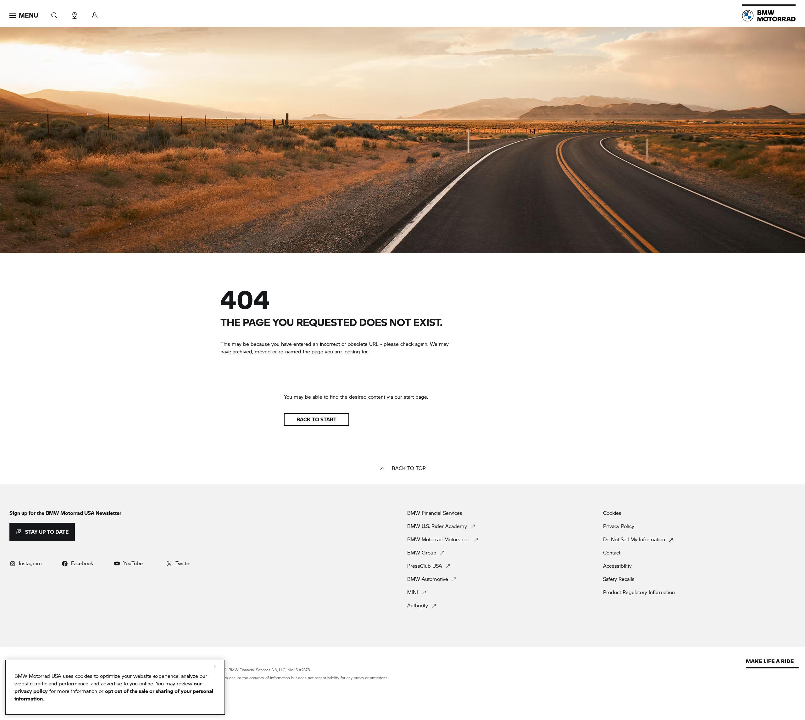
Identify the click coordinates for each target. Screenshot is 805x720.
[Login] (94, 13)
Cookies (612, 512)
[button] (23, 15)
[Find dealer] (74, 13)
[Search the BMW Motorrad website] (54, 13)
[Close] (215, 666)
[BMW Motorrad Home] (769, 15)
